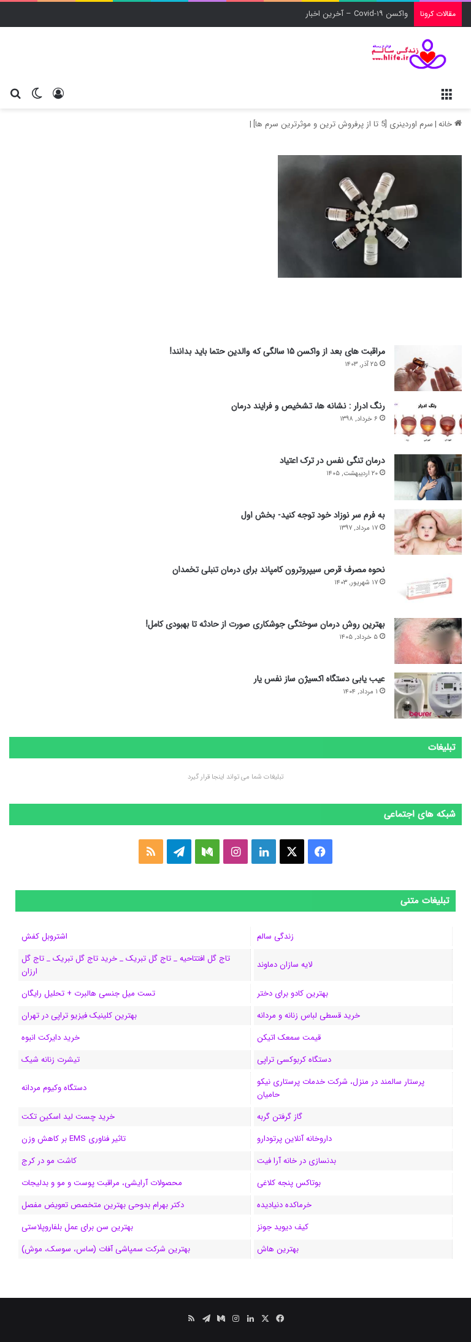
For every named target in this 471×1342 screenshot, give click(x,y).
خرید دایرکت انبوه (50, 1037)
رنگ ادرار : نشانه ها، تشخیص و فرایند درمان (308, 406)
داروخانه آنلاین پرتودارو (294, 1138)
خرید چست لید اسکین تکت (68, 1116)
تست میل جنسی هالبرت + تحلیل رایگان (88, 993)
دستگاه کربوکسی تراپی (294, 1059)
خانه (446, 124)
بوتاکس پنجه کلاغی (289, 1182)
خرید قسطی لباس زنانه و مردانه (308, 1015)
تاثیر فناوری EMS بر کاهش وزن (73, 1138)
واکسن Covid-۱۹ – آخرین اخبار (356, 13)
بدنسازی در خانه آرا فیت (296, 1160)
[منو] (446, 93)
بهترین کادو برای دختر (292, 993)
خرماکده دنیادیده (284, 1205)
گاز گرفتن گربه (279, 1116)
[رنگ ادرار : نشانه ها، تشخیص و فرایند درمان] (428, 423)
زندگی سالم (275, 936)
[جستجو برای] (15, 93)
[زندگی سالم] (403, 54)
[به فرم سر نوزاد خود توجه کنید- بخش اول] (428, 532)
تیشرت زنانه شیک (50, 1059)
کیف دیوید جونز (282, 1227)
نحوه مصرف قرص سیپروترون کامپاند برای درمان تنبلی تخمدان (278, 569)
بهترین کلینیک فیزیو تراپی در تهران (79, 1015)
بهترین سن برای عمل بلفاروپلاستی (77, 1227)
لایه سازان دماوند (284, 964)
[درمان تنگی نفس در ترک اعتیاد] (428, 477)
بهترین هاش (278, 1249)
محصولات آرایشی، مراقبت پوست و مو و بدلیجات (101, 1182)
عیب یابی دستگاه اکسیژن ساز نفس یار (319, 678)
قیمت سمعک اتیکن (289, 1037)
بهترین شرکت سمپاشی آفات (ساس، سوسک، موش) (105, 1249)
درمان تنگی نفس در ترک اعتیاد (332, 460)
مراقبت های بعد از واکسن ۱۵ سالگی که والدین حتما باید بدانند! (277, 351)
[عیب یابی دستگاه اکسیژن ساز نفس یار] (428, 696)
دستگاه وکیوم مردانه (53, 1087)
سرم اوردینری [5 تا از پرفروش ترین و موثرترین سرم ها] (343, 124)
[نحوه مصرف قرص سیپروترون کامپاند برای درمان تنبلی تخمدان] (428, 586)
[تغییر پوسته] (37, 93)
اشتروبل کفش (44, 936)
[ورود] (58, 93)
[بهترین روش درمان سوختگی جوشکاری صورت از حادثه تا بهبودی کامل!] (428, 641)
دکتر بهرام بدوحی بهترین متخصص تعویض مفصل (102, 1205)
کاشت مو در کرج (49, 1160)
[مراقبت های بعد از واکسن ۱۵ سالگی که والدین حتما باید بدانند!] (428, 368)
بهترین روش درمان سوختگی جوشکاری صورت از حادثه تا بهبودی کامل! (265, 624)
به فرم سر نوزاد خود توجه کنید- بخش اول (313, 515)
